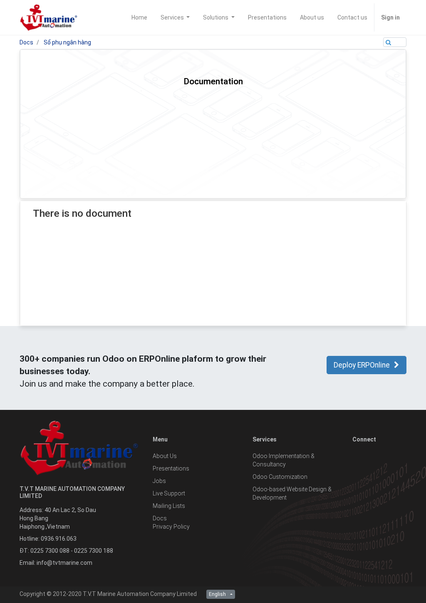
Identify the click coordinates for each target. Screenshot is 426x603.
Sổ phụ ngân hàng (67, 42)
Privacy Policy (171, 526)
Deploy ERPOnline (362, 365)
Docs (26, 42)
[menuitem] (139, 17)
